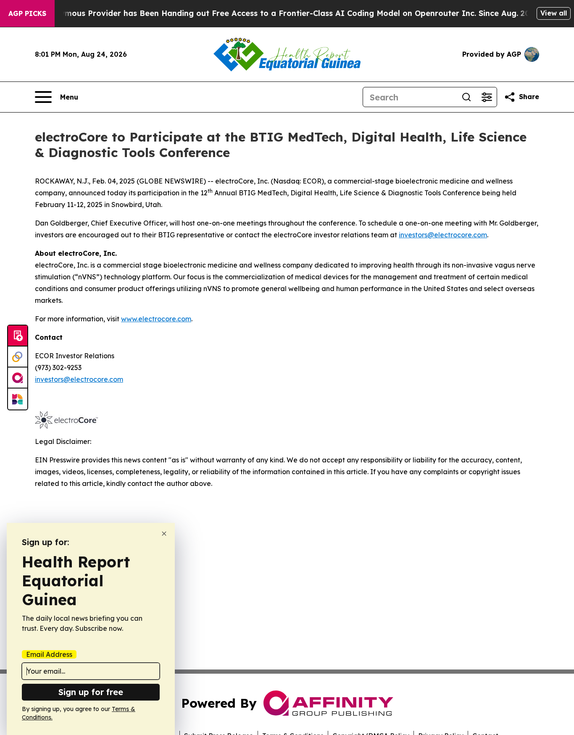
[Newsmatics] (17, 399)
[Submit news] (17, 336)
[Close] (164, 534)
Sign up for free (90, 692)
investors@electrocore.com (443, 235)
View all (553, 13)
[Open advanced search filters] (487, 97)
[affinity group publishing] (17, 378)
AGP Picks (27, 13)
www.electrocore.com (156, 319)
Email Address (49, 654)
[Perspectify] (17, 357)
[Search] (466, 97)
